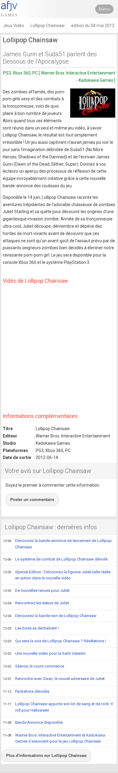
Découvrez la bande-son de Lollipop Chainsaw (50, 615)
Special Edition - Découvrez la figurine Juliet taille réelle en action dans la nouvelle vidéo (56, 575)
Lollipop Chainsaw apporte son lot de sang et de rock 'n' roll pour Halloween (58, 707)
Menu (104, 9)
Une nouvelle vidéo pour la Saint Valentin (44, 653)
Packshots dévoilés (26, 691)
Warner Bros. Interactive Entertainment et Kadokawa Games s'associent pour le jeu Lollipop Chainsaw (54, 738)
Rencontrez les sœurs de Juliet (36, 603)
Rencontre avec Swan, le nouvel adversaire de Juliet (54, 678)
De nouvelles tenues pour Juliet (36, 590)
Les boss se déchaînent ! (31, 628)
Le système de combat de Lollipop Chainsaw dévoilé (55, 559)
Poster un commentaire (32, 499)
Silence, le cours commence (33, 666)
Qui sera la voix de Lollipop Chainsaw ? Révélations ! (54, 641)
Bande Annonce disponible (33, 722)
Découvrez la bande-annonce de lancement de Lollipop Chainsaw (57, 543)
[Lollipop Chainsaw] (92, 103)
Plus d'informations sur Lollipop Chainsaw (46, 755)
